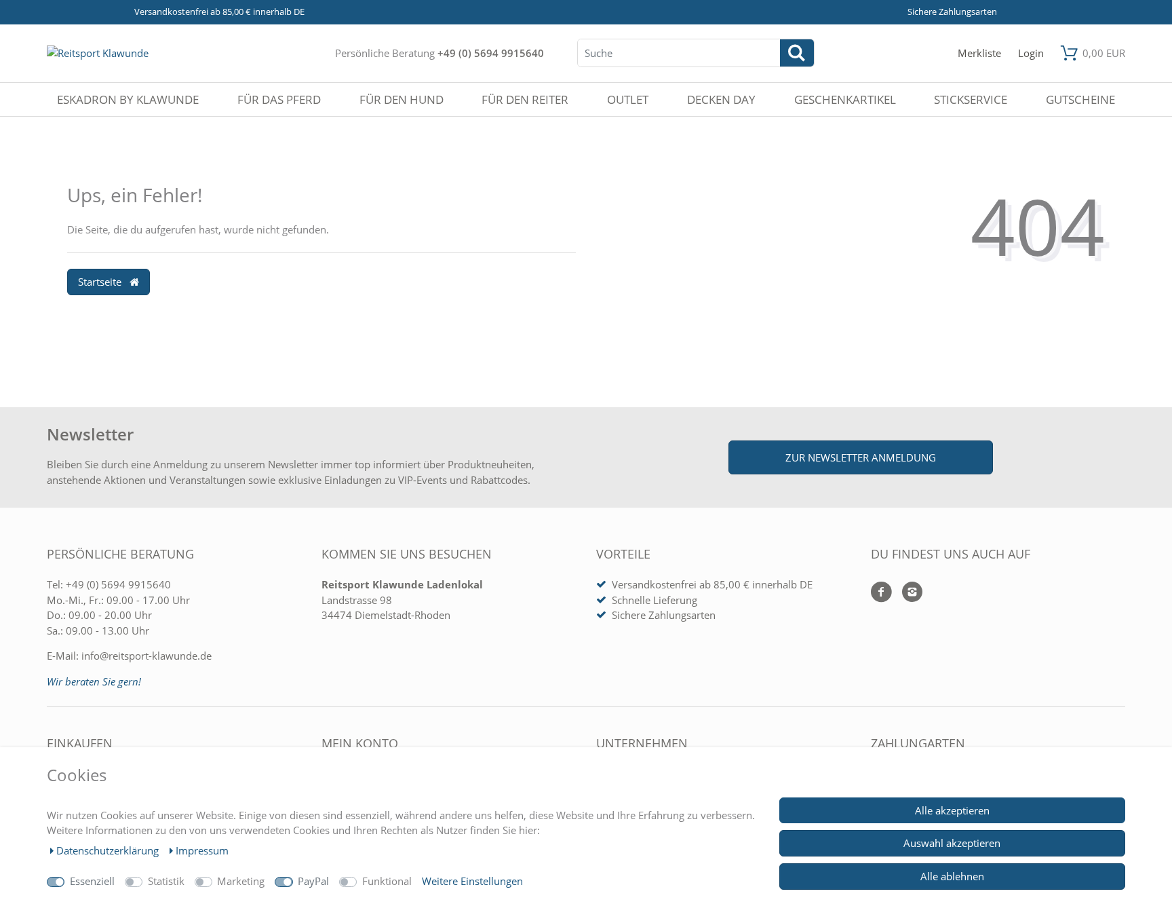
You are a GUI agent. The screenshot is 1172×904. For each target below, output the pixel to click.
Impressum (202, 850)
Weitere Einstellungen (472, 881)
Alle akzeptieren (952, 810)
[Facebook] (881, 592)
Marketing (241, 881)
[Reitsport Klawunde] (98, 53)
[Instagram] (907, 592)
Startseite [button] (101, 281)
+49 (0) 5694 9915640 (490, 53)
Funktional (387, 881)
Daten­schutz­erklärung (108, 850)
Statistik (166, 881)
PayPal (313, 881)
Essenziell (92, 881)
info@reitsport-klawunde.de (146, 655)
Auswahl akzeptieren (951, 843)
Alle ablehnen (952, 876)
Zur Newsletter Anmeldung (860, 457)
